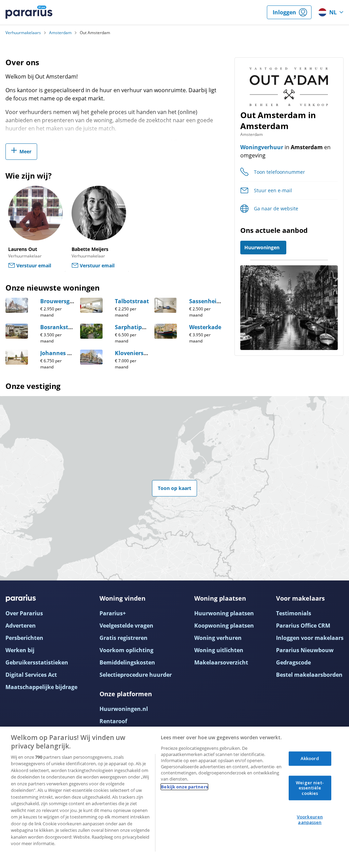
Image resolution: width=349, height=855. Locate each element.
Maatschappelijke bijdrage (41, 687)
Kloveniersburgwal (140, 353)
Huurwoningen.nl (124, 709)
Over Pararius (24, 613)
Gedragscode (293, 662)
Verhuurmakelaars (23, 33)
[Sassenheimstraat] (165, 305)
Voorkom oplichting (126, 650)
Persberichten (24, 638)
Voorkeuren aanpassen (310, 819)
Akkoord (310, 758)
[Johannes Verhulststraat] (16, 357)
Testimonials (293, 613)
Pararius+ (113, 613)
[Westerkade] (165, 331)
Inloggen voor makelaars (310, 638)
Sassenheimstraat (214, 301)
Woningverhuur (261, 147)
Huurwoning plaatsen (224, 613)
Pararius (28, 12)
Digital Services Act (31, 674)
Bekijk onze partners (184, 787)
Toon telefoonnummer (279, 172)
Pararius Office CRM (303, 625)
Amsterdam (60, 33)
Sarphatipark (133, 327)
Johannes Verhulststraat (73, 353)
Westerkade (205, 327)
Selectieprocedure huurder (136, 674)
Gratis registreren (124, 638)
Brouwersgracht (62, 301)
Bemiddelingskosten (127, 662)
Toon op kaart (174, 488)
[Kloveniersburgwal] (91, 357)
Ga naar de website (276, 208)
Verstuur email (33, 265)
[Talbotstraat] (91, 305)
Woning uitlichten (218, 650)
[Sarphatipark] (91, 331)
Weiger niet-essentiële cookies (310, 787)
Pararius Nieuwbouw (305, 650)
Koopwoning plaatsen (224, 625)
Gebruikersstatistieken (36, 662)
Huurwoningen (261, 247)
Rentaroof (113, 721)
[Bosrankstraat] (16, 331)
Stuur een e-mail (273, 190)
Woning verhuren (218, 638)
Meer (25, 151)
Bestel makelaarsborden (309, 674)
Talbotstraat (132, 301)
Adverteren (20, 625)
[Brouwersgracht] (16, 305)
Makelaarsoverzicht (221, 662)
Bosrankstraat (60, 327)
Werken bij (19, 650)
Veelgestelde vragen (126, 625)
